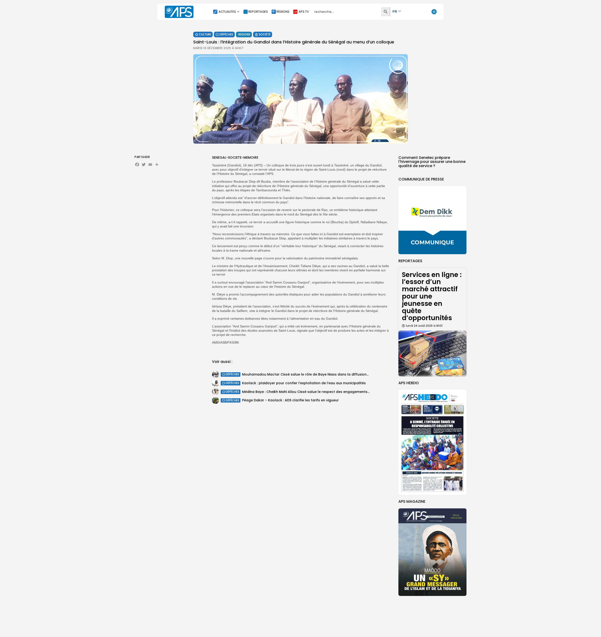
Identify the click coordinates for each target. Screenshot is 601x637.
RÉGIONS (283, 11)
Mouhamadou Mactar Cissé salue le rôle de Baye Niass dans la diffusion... (305, 374)
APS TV (304, 11)
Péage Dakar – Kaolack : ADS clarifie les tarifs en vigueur (290, 400)
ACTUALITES (227, 11)
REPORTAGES (258, 11)
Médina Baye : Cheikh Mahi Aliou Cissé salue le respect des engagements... (306, 391)
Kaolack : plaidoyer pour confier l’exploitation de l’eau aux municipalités (304, 383)
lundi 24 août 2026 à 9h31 (424, 325)
